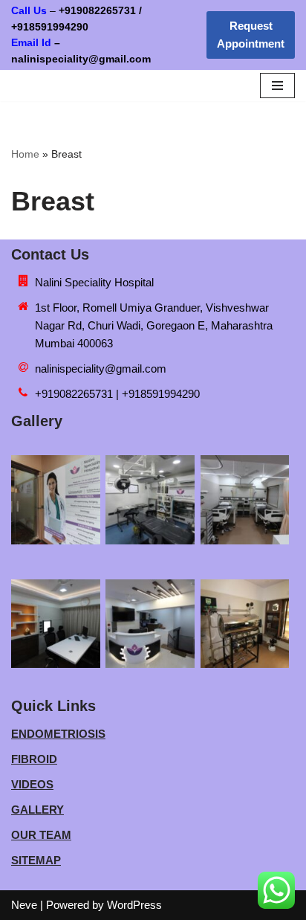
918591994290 (75, 27)
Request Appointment (250, 34)
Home (25, 154)
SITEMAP (36, 860)
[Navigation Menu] (277, 85)
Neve (24, 904)
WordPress (134, 904)
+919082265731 (97, 10)
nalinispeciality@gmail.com (100, 368)
